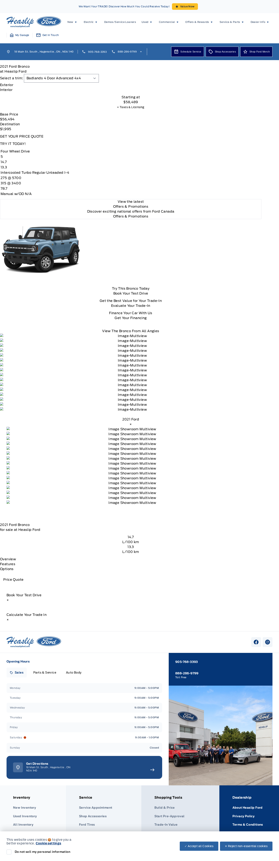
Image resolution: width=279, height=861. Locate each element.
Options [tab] (7, 569)
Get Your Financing (131, 318)
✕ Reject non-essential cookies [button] (246, 846)
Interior (6, 90)
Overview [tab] (8, 559)
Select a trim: (11, 78)
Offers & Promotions (130, 216)
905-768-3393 (97, 51)
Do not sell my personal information (42, 851)
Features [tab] (7, 564)
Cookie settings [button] (48, 843)
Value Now (187, 6)
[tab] (130, 85)
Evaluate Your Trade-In (130, 306)
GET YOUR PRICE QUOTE (21, 136)
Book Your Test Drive (130, 293)
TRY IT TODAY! (13, 144)
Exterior (6, 85)
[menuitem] (72, 22)
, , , (44, 51)
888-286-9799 (127, 51)
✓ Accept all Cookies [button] (199, 846)
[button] (19, 35)
